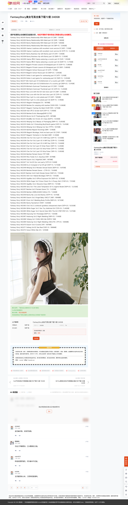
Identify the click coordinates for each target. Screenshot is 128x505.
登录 (109, 3)
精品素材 (67, 9)
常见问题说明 (23, 312)
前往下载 (84, 21)
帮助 (39, 2)
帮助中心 (91, 9)
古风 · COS (17, 9)
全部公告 (106, 38)
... (14, 487)
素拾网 (20, 502)
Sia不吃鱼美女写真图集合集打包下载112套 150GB (29, 381)
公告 (33, 2)
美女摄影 (51, 9)
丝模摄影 (34, 9)
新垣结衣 (17, 441)
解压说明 (46, 3)
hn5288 (17, 471)
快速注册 (116, 3)
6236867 (17, 426)
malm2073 (18, 456)
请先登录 (115, 161)
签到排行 (106, 87)
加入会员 (27, 2)
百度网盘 (36, 338)
